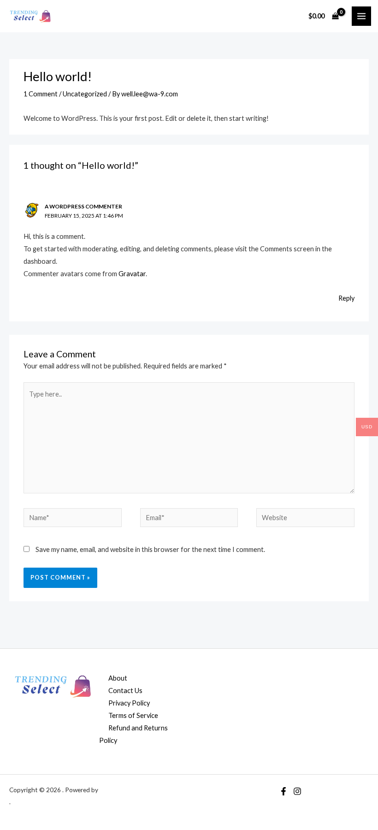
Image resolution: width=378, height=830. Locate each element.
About (117, 678)
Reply (346, 298)
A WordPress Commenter (83, 206)
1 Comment (41, 94)
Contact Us (125, 690)
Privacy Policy (129, 703)
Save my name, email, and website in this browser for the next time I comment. (150, 549)
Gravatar (132, 274)
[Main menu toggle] (361, 16)
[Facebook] (283, 791)
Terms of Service (133, 715)
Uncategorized (85, 94)
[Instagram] (297, 791)
